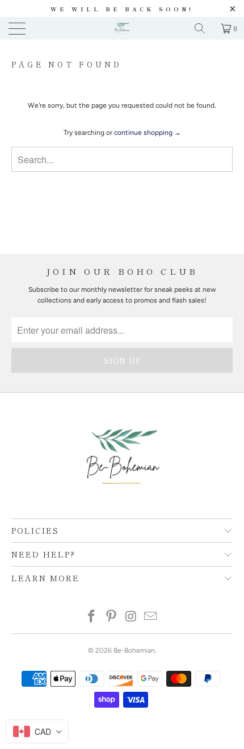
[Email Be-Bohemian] (150, 617)
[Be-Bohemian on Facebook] (91, 617)
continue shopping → (147, 133)
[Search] (203, 28)
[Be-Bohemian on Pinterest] (111, 617)
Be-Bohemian (134, 650)
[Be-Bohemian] (122, 28)
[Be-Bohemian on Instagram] (131, 617)
